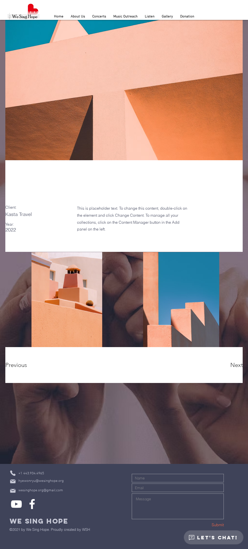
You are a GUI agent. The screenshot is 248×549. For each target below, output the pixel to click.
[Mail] (13, 481)
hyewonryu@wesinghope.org (41, 481)
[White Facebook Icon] (32, 504)
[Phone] (13, 473)
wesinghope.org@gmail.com (40, 490)
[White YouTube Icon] (16, 504)
